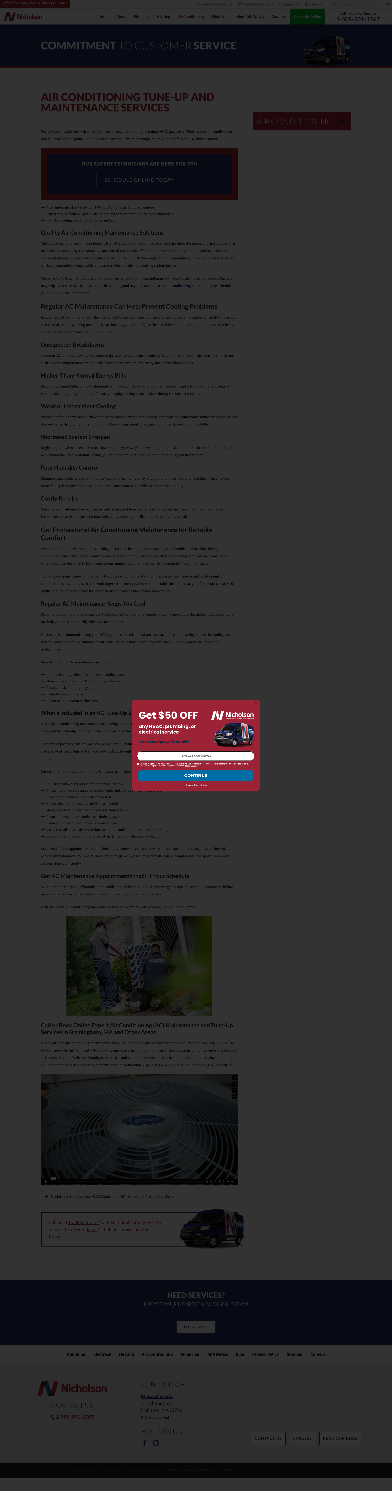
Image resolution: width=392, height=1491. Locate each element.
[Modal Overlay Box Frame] (196, 745)
